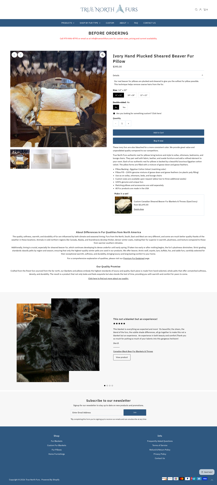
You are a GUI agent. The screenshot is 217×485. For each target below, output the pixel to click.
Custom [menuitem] (110, 23)
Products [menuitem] (67, 23)
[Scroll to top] (211, 479)
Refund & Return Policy (159, 449)
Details (116, 75)
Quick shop (139, 209)
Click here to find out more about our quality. (108, 278)
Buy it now (158, 140)
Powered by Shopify (50, 479)
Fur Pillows (57, 449)
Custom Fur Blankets (56, 445)
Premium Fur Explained (133, 258)
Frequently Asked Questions (160, 441)
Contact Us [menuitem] (149, 23)
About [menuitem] (123, 23)
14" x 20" (118, 95)
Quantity (117, 118)
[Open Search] (196, 9)
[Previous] (14, 55)
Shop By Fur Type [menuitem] (89, 23)
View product (122, 357)
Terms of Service (159, 445)
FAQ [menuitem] (136, 23)
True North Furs (33, 479)
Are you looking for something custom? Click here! (139, 113)
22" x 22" (143, 95)
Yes (124, 107)
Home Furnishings (56, 454)
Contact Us (160, 458)
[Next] (20, 55)
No (116, 107)
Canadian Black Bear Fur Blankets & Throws (133, 351)
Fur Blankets (56, 441)
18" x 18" (131, 95)
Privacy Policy (160, 454)
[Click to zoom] (102, 55)
